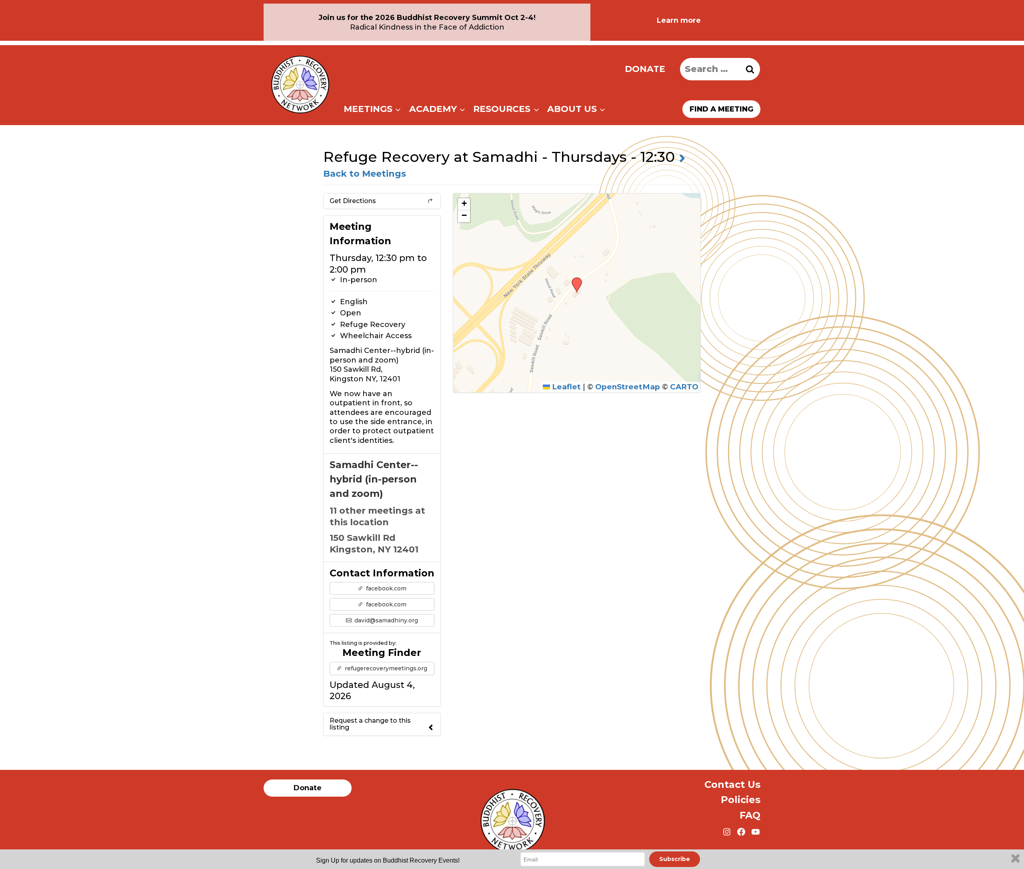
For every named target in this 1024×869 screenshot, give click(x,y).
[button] (574, 279)
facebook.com (385, 588)
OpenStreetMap (627, 386)
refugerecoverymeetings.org (385, 668)
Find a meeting (721, 109)
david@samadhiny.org (385, 620)
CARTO (684, 386)
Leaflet (565, 386)
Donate (645, 69)
